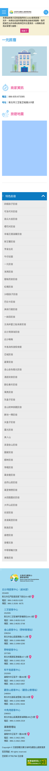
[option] (24, 61)
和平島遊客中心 (12, 670)
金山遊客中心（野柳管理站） (19, 629)
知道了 (24, 31)
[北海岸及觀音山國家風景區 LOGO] (20, 12)
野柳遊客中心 (11, 649)
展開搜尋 (46, 12)
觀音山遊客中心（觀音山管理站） (21, 690)
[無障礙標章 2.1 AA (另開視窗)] (37, 762)
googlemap (33, 597)
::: (3, 195)
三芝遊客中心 (11, 609)
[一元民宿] (24, 61)
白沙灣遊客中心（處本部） (16, 589)
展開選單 (4, 12)
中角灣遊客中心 (12, 710)
